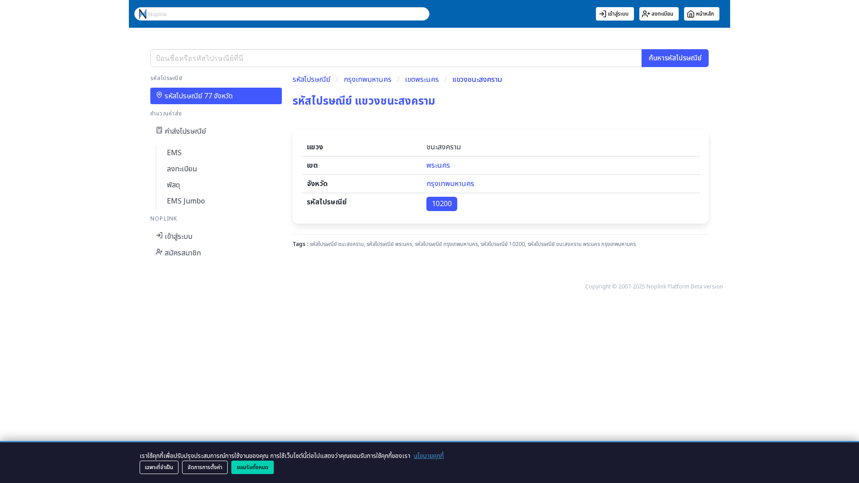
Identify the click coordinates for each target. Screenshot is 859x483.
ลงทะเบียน (182, 169)
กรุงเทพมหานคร (367, 79)
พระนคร (438, 165)
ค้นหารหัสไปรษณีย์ (675, 58)
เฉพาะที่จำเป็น (159, 467)
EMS (174, 153)
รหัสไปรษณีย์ (311, 79)
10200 (442, 204)
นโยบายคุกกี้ (429, 456)
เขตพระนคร (422, 79)
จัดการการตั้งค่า (204, 467)
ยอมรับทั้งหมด (252, 467)
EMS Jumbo (186, 201)
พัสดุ (173, 185)
